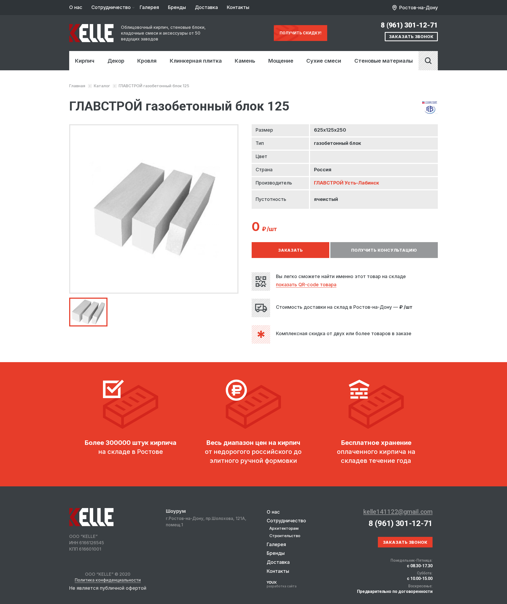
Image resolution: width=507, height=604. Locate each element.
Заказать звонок (411, 36)
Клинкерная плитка (196, 61)
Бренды (177, 7)
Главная (77, 85)
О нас (75, 7)
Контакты (238, 7)
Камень (245, 61)
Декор (115, 61)
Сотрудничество (111, 7)
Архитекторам (284, 528)
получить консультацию (384, 250)
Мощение (280, 61)
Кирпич (84, 61)
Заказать (290, 250)
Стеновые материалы (383, 61)
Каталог (102, 85)
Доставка (206, 7)
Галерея (149, 7)
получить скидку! (300, 33)
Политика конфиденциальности (108, 580)
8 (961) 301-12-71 (409, 25)
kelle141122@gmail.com (398, 511)
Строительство (284, 535)
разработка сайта (282, 586)
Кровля (147, 61)
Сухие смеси (323, 61)
